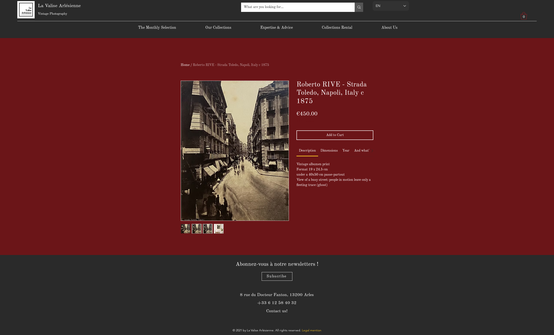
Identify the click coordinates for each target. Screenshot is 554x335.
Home (185, 65)
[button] (524, 16)
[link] (307, 150)
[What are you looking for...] (359, 7)
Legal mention (311, 330)
